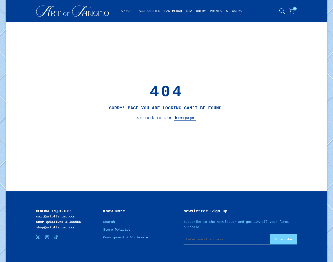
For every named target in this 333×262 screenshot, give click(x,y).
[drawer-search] (282, 11)
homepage (185, 118)
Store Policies (116, 230)
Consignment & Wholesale (125, 237)
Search (109, 222)
